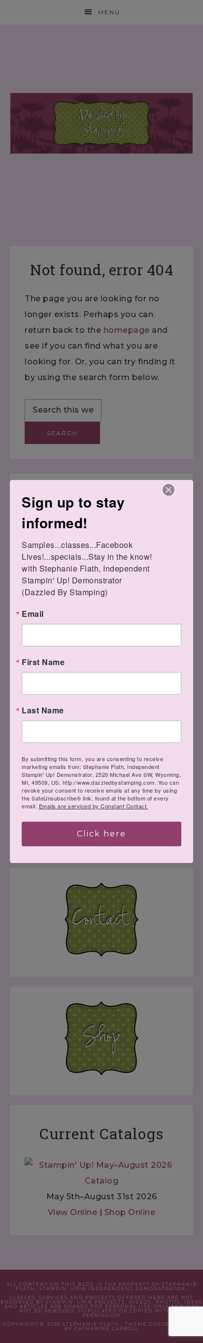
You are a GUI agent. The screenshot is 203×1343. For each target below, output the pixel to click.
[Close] (168, 490)
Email (33, 614)
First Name (43, 662)
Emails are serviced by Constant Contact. (93, 806)
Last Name (43, 710)
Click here (101, 833)
